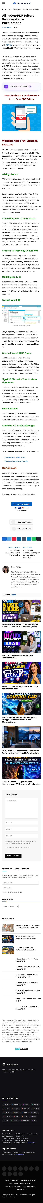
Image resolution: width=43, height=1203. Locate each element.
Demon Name (6, 1142)
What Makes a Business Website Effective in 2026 (26, 937)
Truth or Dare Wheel (28, 1152)
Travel (25, 1112)
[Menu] (3, 3)
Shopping (25, 1120)
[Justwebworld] (21, 3)
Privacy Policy (26, 1183)
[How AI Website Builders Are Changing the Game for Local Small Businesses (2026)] (21, 611)
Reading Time (20, 1136)
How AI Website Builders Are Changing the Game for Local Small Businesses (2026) (20, 625)
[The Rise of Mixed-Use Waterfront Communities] (8, 950)
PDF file (9, 45)
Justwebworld (23, 1195)
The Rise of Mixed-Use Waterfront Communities (26, 949)
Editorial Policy (29, 1186)
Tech (9, 9)
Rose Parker (6, 27)
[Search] (40, 3)
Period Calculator (8, 1138)
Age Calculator (7, 1134)
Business (16, 1104)
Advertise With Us (28, 1180)
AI (34, 1120)
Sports (15, 1120)
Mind (34, 1117)
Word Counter (20, 1134)
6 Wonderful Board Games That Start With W (26, 976)
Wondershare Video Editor (15, 457)
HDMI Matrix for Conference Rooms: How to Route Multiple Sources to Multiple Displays (20, 752)
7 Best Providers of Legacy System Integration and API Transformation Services (21, 783)
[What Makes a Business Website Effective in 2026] (8, 939)
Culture (36, 1109)
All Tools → (31, 1142)
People (16, 1109)
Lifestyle (26, 1109)
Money (36, 1104)
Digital (26, 1104)
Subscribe (7, 888)
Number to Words (23, 1138)
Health (7, 1112)
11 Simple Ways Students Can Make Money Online (12, 552)
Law (6, 1120)
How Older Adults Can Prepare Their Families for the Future (28, 926)
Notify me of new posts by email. (18, 847)
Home (4, 9)
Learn (7, 1109)
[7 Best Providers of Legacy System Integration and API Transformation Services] (21, 768)
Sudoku (16, 1152)
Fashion (7, 1117)
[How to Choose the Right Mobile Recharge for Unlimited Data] (21, 673)
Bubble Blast (6, 1152)
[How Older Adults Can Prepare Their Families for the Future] (8, 928)
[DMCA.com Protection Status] (21, 1049)
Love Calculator (7, 1136)
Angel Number (7, 1140)
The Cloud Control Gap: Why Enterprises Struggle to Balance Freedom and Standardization (19, 719)
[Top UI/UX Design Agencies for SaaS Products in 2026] (21, 642)
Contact (15, 1180)
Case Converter (32, 1134)
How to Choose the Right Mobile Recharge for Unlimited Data (20, 687)
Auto (16, 1117)
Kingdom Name (19, 1142)
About (7, 1180)
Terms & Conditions (13, 1186)
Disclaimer (13, 1183)
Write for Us (21, 1189)
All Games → (20, 1154)
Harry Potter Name (21, 1140)
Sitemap (12, 1197)
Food (25, 1117)
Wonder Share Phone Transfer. (17, 461)
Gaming (34, 1112)
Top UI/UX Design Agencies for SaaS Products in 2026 (17, 656)
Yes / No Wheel (7, 1154)
